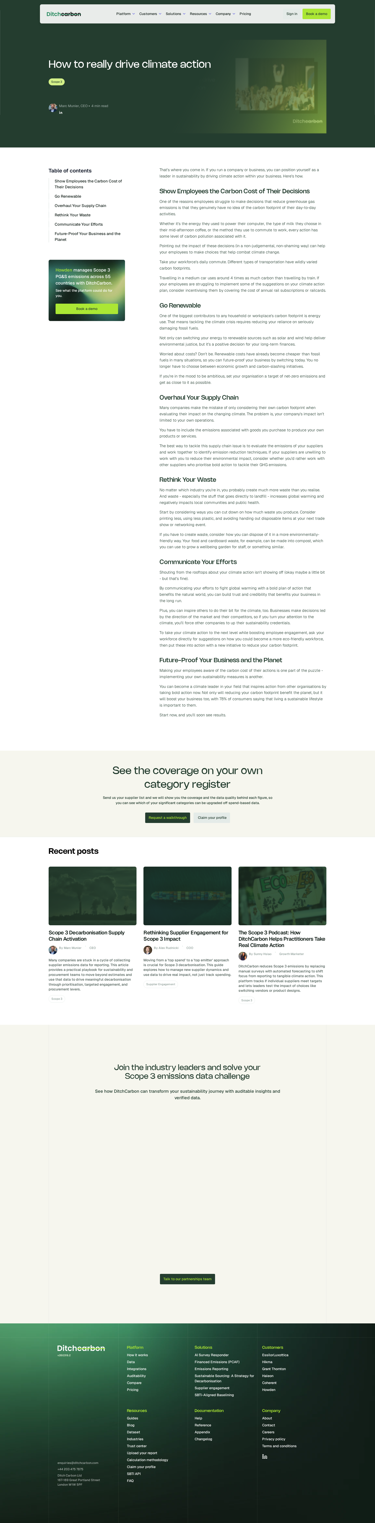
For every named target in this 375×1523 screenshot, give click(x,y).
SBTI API (134, 1474)
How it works (137, 1355)
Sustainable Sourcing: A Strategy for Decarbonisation (224, 1378)
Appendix (202, 1432)
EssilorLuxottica (275, 1355)
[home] (62, 14)
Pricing (245, 14)
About (267, 1418)
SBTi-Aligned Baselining (214, 1395)
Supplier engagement (212, 1388)
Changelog (203, 1439)
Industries (135, 1439)
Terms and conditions (279, 1446)
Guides (132, 1418)
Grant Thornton (274, 1369)
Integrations (136, 1369)
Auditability (136, 1376)
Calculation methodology (147, 1460)
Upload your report (142, 1453)
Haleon (267, 1376)
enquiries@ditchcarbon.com (78, 1463)
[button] (125, 14)
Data (131, 1362)
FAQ (130, 1480)
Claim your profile (141, 1467)
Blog (131, 1425)
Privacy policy (273, 1439)
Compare (134, 1383)
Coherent (269, 1383)
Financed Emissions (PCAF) (217, 1362)
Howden (268, 1389)
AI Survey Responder (212, 1355)
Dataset (133, 1432)
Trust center (137, 1446)
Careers (268, 1432)
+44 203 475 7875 (70, 1469)
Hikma (267, 1362)
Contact (268, 1425)
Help (198, 1418)
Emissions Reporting (211, 1369)
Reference (203, 1425)
